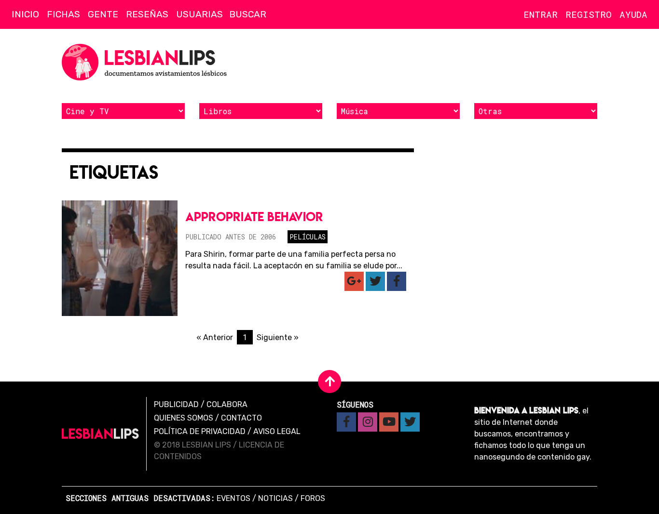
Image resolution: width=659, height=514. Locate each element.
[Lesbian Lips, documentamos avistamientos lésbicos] (146, 62)
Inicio (25, 14)
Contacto (241, 417)
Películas (307, 236)
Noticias (275, 498)
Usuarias (199, 14)
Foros (313, 498)
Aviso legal (277, 431)
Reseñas (147, 14)
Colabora (226, 404)
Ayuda (633, 14)
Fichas (63, 14)
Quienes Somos (183, 417)
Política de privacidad (200, 431)
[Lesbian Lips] (100, 433)
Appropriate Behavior (254, 216)
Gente (103, 14)
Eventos (233, 498)
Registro (588, 14)
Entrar (540, 14)
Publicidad (176, 404)
